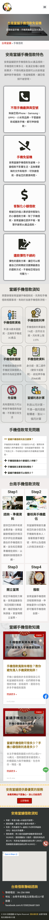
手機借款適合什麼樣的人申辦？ (23, 461)
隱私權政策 (34, 914)
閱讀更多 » (12, 694)
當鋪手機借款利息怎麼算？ (20, 439)
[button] (45, 7)
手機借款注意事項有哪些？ (20, 467)
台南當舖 (6, 43)
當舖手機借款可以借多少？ (20, 473)
